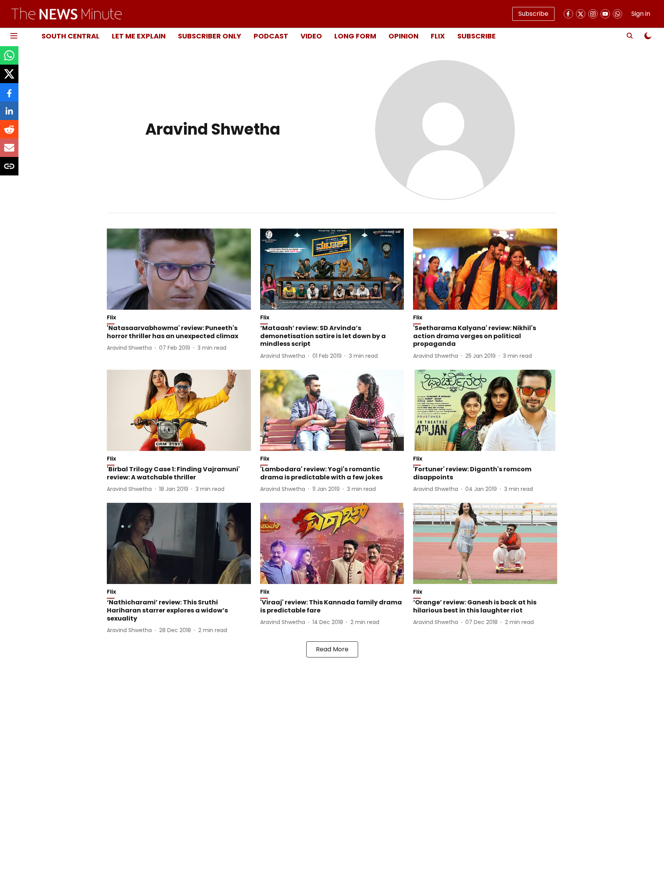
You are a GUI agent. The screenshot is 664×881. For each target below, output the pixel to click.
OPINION (403, 36)
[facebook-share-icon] (9, 96)
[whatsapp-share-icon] (9, 59)
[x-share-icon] (9, 77)
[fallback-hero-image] (179, 269)
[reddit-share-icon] (9, 133)
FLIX (438, 36)
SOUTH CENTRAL (71, 36)
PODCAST (271, 36)
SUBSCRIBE (476, 36)
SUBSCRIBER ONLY (209, 36)
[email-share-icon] (9, 151)
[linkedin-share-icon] (9, 114)
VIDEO (311, 36)
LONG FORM (355, 36)
